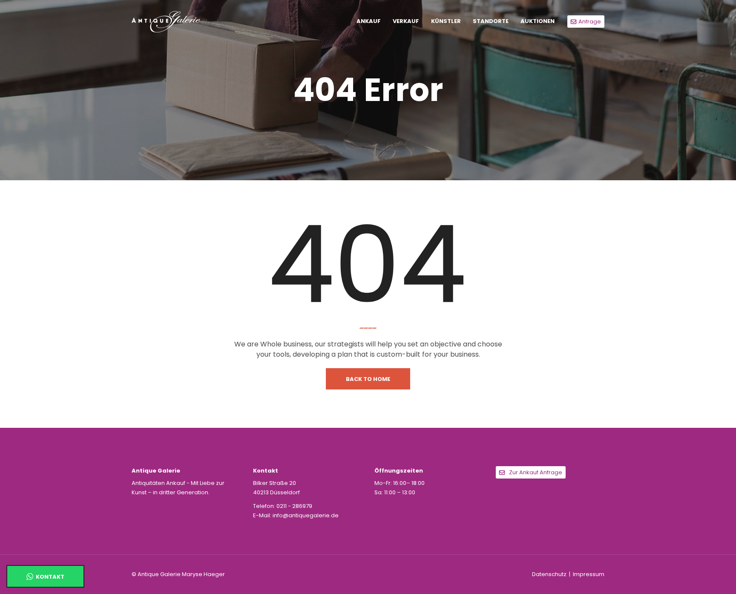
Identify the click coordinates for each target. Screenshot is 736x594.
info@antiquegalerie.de (306, 515)
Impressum (588, 574)
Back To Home (368, 379)
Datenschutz (549, 574)
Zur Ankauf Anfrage (535, 472)
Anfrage (589, 21)
